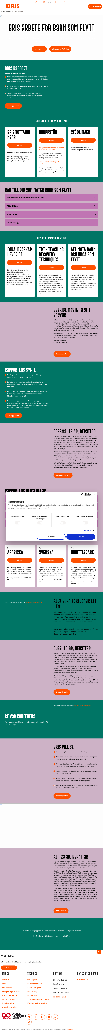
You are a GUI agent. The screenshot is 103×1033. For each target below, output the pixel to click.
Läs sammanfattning (60, 49)
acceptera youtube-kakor (34, 602)
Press (4, 983)
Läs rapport (39, 49)
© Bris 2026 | (66, 1029)
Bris (2, 11)
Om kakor (70, 1029)
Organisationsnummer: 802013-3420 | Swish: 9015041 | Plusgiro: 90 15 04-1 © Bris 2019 (30, 1029)
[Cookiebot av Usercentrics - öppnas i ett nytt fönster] (83, 494)
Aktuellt (9, 11)
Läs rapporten (13, 106)
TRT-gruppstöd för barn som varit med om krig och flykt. (51, 149)
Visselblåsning (8, 1003)
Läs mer (19, 145)
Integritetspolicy (9, 1007)
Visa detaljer (87, 530)
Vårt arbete (7, 987)
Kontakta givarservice (37, 1003)
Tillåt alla (81, 537)
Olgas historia (61, 692)
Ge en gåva (96, 6)
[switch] (40, 522)
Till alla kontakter (60, 997)
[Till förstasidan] (13, 6)
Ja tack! (9, 968)
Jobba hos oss (8, 999)
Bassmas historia (63, 475)
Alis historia (61, 911)
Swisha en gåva (34, 987)
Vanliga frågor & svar (11, 991)
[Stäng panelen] (94, 495)
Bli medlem (32, 995)
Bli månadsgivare (34, 983)
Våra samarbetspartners (38, 999)
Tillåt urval (51, 537)
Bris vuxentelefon (9, 995)
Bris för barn (83, 980)
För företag (32, 991)
